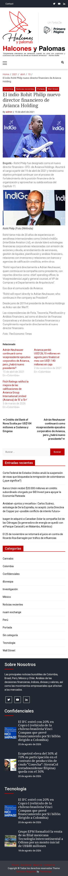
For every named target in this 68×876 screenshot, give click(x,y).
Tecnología (9, 642)
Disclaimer (26, 865)
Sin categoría (10, 635)
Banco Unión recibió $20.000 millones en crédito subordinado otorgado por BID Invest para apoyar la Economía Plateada (32, 492)
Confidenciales (11, 573)
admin (9, 111)
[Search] (62, 62)
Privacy (15, 865)
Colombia (8, 89)
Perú (5, 619)
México (7, 596)
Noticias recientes (25, 89)
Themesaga (46, 871)
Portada (41, 89)
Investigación (10, 589)
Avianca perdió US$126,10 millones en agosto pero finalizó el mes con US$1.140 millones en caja (47, 357)
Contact (9, 4)
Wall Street (53, 89)
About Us (37, 865)
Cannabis (8, 558)
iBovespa (8, 581)
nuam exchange (12, 612)
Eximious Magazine (26, 871)
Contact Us (49, 865)
